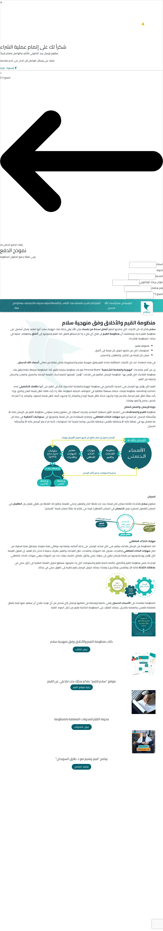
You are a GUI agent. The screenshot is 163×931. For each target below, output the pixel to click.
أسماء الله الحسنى (110, 305)
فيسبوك (10, 68)
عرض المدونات (81, 726)
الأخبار (32, 303)
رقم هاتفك (157, 288)
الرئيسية (128, 303)
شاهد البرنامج (81, 766)
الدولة (159, 270)
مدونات (39, 303)
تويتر (2, 68)
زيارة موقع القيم (81, 687)
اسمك (159, 264)
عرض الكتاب (81, 649)
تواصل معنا (15, 305)
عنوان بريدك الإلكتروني (151, 282)
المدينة (159, 276)
